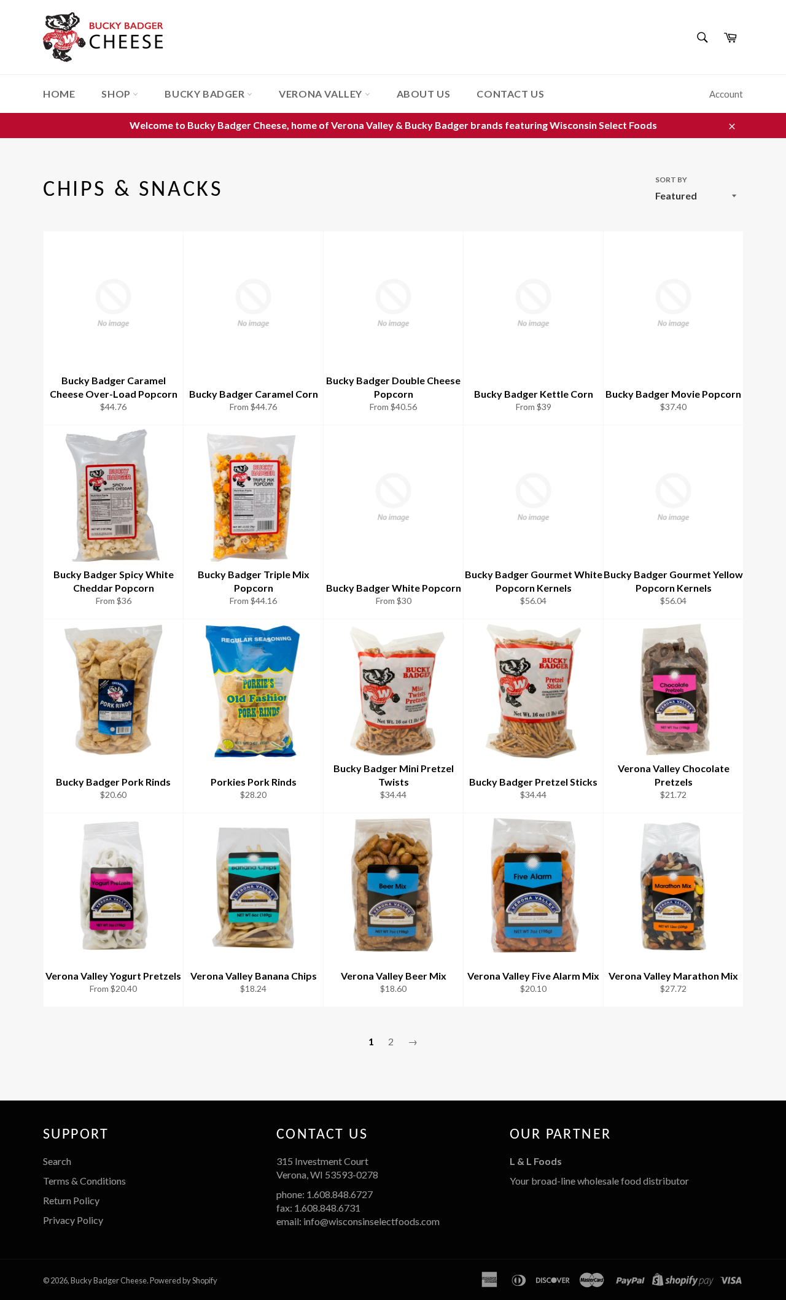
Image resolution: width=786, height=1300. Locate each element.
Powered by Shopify (183, 1280)
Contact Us (510, 93)
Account (726, 93)
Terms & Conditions (84, 1180)
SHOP (117, 93)
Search (57, 1161)
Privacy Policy (73, 1220)
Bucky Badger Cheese (109, 1280)
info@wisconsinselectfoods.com (371, 1221)
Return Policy (71, 1200)
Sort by (671, 179)
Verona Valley (321, 93)
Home (59, 93)
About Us (424, 93)
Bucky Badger (206, 93)
